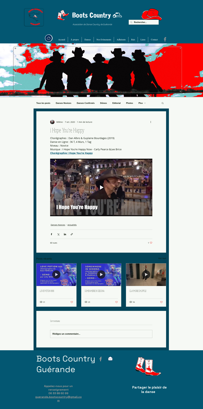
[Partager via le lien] (71, 234)
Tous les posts (43, 103)
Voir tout (162, 258)
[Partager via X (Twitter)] (58, 234)
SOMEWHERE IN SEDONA (94, 290)
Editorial (116, 103)
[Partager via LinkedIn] (65, 234)
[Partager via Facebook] (51, 234)
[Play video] (101, 187)
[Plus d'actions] (150, 122)
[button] (75, 39)
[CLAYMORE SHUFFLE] (146, 274)
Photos (129, 103)
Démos (103, 103)
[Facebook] (165, 39)
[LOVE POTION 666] (56, 274)
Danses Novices (63, 103)
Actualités (72, 225)
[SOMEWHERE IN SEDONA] (101, 274)
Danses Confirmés (86, 103)
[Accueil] (48, 38)
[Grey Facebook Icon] (101, 359)
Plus (141, 103)
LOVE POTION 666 (47, 290)
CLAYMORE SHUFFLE (137, 290)
